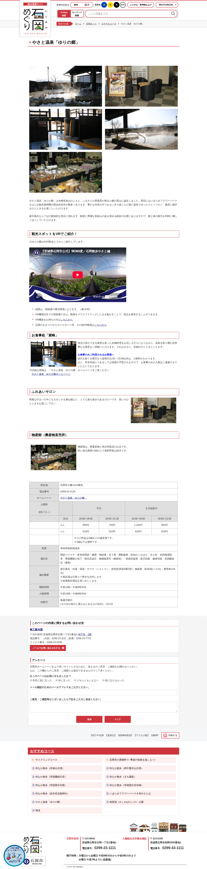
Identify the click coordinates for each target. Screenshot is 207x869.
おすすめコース (108, 24)
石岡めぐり (91, 24)
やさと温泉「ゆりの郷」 (73, 498)
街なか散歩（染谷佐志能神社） (52, 793)
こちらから (67, 319)
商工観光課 (36, 629)
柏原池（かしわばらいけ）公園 (127, 802)
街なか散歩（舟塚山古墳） (50, 768)
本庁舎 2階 (85, 634)
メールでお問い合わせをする (46, 648)
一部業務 (105, 859)
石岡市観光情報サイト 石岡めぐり (33, 845)
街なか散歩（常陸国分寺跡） (51, 785)
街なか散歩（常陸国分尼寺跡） (127, 785)
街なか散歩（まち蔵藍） (123, 776)
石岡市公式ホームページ (33, 861)
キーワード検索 (77, 14)
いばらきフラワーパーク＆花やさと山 (130, 793)
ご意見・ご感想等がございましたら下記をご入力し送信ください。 (66, 699)
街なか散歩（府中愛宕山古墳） (127, 768)
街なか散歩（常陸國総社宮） (51, 776)
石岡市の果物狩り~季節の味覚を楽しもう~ (133, 759)
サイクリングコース (46, 759)
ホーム (78, 24)
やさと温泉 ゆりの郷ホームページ (51, 374)
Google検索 (64, 14)
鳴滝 (37, 810)
